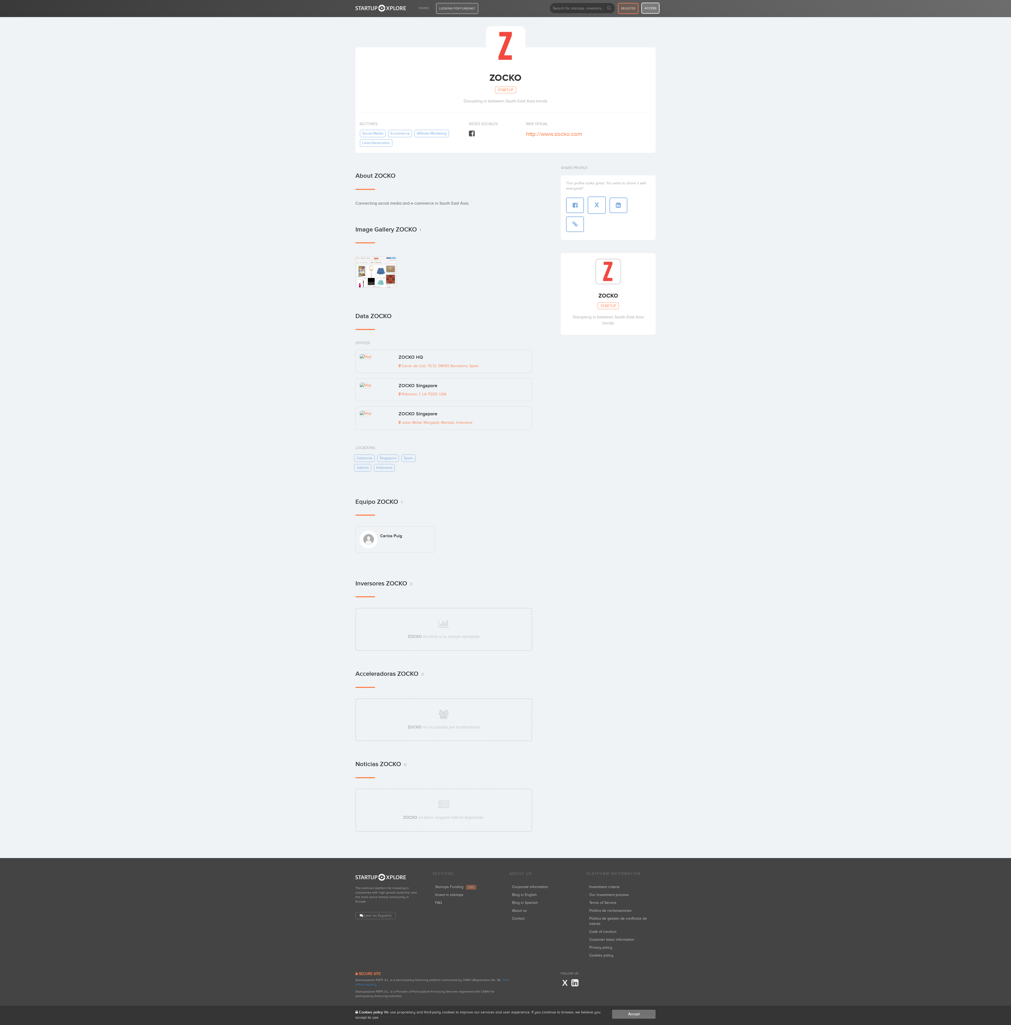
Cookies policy (601, 955)
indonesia (384, 468)
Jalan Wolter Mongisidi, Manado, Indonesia (436, 423)
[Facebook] (472, 133)
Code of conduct (602, 932)
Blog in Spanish (525, 903)
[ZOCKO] (376, 272)
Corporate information (530, 887)
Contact (518, 918)
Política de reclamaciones (610, 911)
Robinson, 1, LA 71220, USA (423, 394)
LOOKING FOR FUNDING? (457, 8)
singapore (388, 458)
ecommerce (400, 133)
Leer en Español (377, 916)
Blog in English (524, 895)
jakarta (362, 468)
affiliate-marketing (432, 133)
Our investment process (609, 895)
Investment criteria (604, 887)
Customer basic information (611, 940)
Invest (424, 8)
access (650, 8)
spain (408, 458)
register (628, 8)
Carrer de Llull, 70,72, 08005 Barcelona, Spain (440, 366)
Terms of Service (602, 903)
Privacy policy (600, 947)
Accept (634, 1014)
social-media (372, 133)
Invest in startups (449, 895)
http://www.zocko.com (554, 134)
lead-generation (376, 143)
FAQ (438, 903)
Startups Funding (454, 887)
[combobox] (582, 8)
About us (519, 911)
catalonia (364, 458)
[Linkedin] (574, 983)
